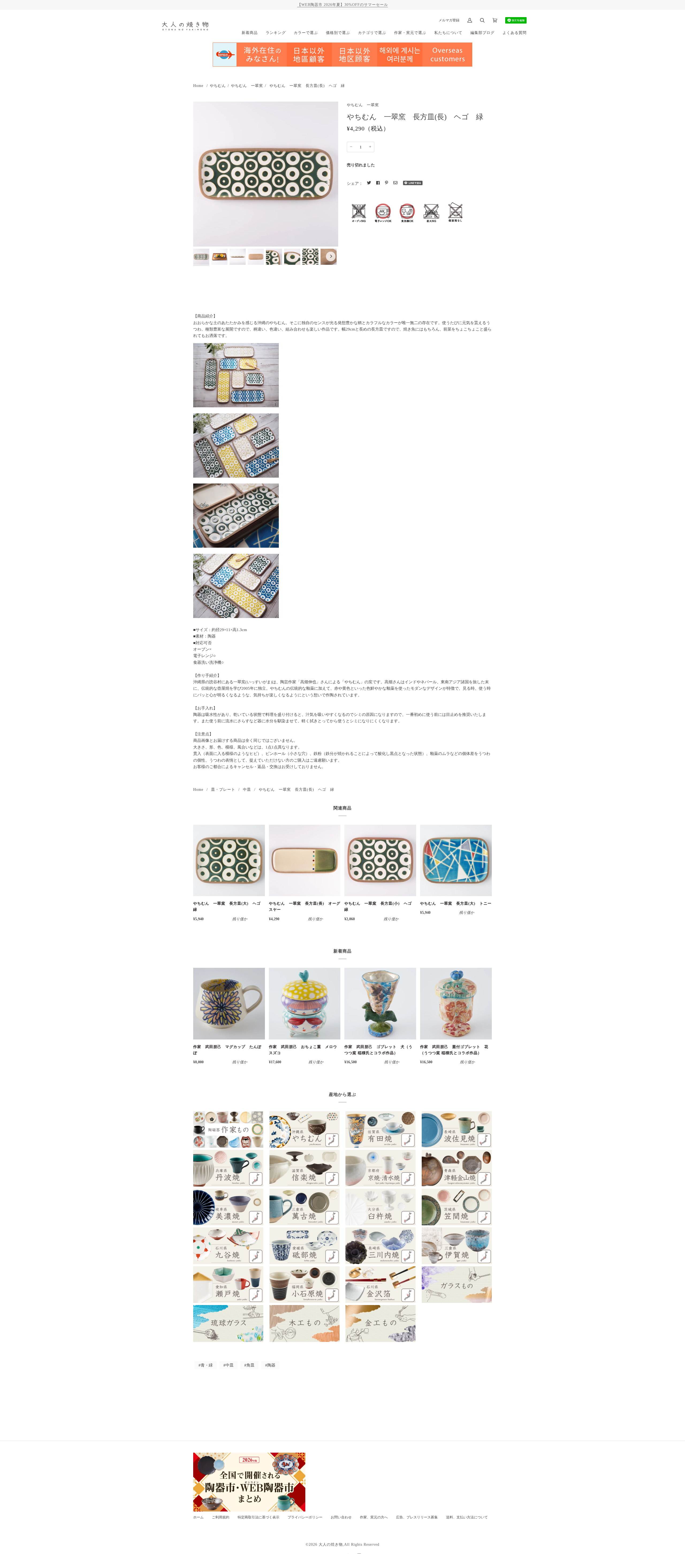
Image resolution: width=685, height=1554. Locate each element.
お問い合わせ (341, 1517)
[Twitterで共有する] (369, 183)
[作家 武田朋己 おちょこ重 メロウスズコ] (305, 1003)
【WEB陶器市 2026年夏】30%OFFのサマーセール (342, 4)
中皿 (247, 789)
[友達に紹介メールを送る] (395, 183)
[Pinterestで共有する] (386, 183)
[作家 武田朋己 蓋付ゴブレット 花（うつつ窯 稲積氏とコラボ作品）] (456, 1003)
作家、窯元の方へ (374, 1517)
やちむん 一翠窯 (247, 85)
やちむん (218, 85)
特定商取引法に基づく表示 (258, 1517)
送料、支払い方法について (467, 1517)
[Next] (331, 256)
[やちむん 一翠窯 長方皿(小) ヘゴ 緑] (380, 860)
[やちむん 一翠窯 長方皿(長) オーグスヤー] (305, 860)
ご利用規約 (220, 1517)
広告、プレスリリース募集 (417, 1517)
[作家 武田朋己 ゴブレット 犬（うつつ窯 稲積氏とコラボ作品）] (380, 1003)
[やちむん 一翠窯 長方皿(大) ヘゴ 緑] (229, 860)
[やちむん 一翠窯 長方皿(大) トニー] (456, 860)
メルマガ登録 (449, 20)
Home (198, 85)
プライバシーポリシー (305, 1517)
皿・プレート (223, 789)
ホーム (198, 1517)
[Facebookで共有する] (378, 183)
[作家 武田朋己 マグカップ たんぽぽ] (229, 1003)
